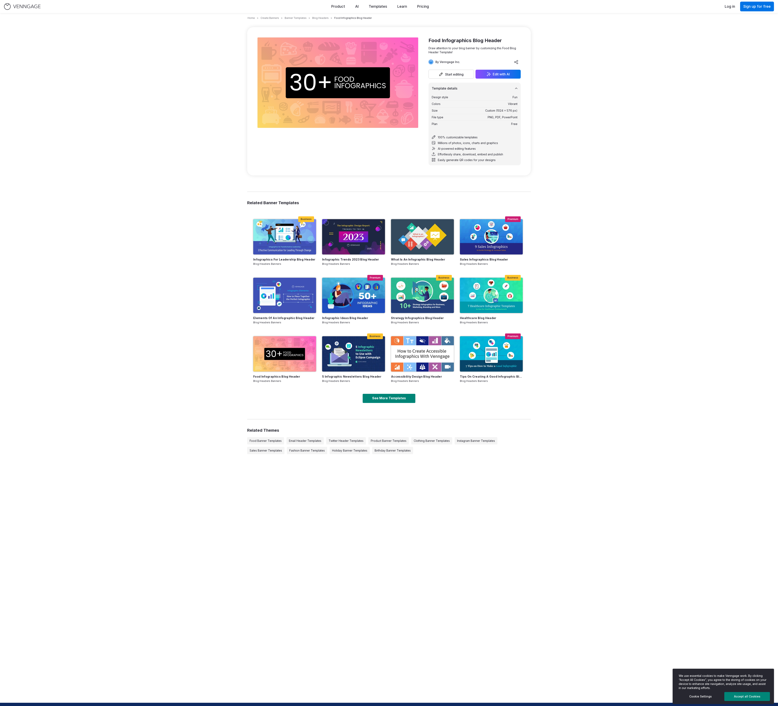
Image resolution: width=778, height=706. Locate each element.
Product (338, 6)
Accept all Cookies (747, 696)
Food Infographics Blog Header (276, 376)
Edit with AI (501, 74)
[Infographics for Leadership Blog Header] (284, 236)
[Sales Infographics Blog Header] (491, 236)
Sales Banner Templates (266, 450)
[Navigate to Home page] (22, 6)
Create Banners (270, 17)
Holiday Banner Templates (349, 450)
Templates (378, 6)
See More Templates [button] (389, 398)
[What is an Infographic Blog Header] (422, 236)
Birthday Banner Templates (393, 450)
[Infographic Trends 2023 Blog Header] (353, 236)
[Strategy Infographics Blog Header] (422, 295)
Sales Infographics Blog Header (484, 259)
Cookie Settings (700, 696)
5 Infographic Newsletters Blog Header (351, 376)
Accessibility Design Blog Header (416, 376)
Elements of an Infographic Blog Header (283, 318)
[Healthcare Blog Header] (491, 295)
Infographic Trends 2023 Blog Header (350, 259)
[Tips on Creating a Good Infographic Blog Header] (491, 354)
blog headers (320, 17)
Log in (730, 6)
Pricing (423, 6)
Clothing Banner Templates (432, 440)
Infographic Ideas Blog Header (345, 318)
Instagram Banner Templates (476, 440)
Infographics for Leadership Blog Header (284, 259)
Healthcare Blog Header (478, 318)
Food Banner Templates (266, 440)
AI (357, 6)
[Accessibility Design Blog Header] (422, 354)
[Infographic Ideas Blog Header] (353, 295)
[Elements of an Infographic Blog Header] (284, 295)
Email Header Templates (305, 440)
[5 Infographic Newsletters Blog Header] (353, 354)
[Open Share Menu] (516, 62)
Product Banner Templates (388, 440)
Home (251, 17)
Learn (402, 6)
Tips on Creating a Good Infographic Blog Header (491, 376)
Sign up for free (757, 6)
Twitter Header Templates (346, 440)
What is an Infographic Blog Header (418, 259)
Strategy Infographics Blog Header (417, 318)
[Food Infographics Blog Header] (284, 354)
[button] (451, 74)
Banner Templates (296, 17)
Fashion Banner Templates (307, 450)
